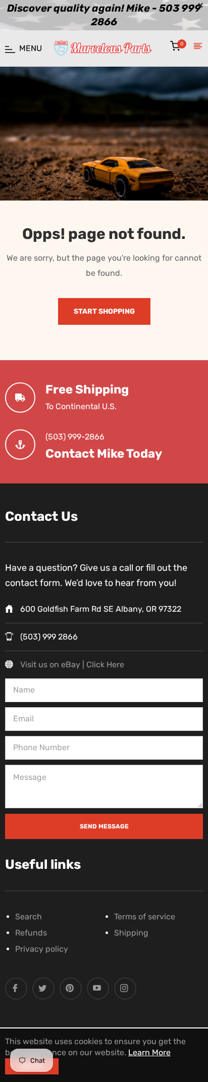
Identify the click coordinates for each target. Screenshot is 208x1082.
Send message (104, 826)
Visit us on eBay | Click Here (72, 664)
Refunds (31, 933)
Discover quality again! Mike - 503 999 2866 (104, 15)
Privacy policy (41, 949)
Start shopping (104, 311)
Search (28, 916)
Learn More (149, 1052)
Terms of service (144, 916)
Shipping (131, 933)
